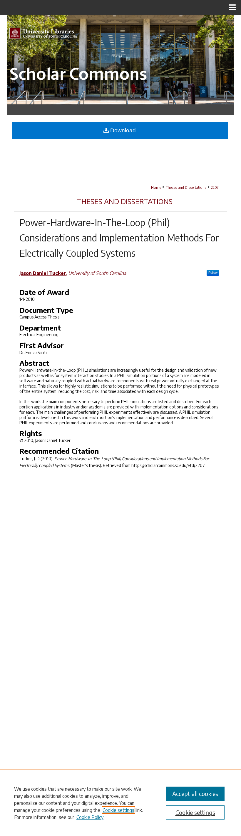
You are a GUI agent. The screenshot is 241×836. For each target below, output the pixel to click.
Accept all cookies (195, 793)
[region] (120, 803)
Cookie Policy (89, 817)
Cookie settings (118, 810)
